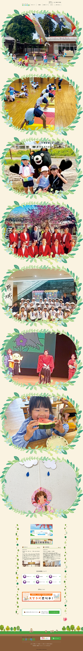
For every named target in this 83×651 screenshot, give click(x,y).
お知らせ (51, 4)
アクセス (40, 645)
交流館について (45, 4)
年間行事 (28, 581)
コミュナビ (54, 581)
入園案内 (39, 4)
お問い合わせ (58, 4)
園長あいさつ (29, 576)
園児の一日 (54, 576)
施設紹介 (41, 576)
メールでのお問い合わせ (54, 612)
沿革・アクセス (42, 581)
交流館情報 (34, 645)
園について (33, 4)
